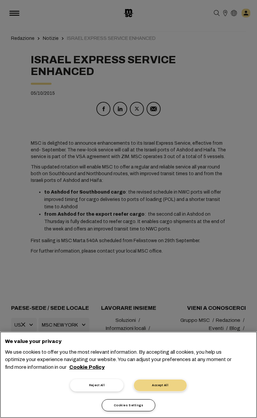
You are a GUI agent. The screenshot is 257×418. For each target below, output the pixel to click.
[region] (128, 375)
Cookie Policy (87, 367)
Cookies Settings (128, 405)
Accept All (160, 385)
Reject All (97, 385)
